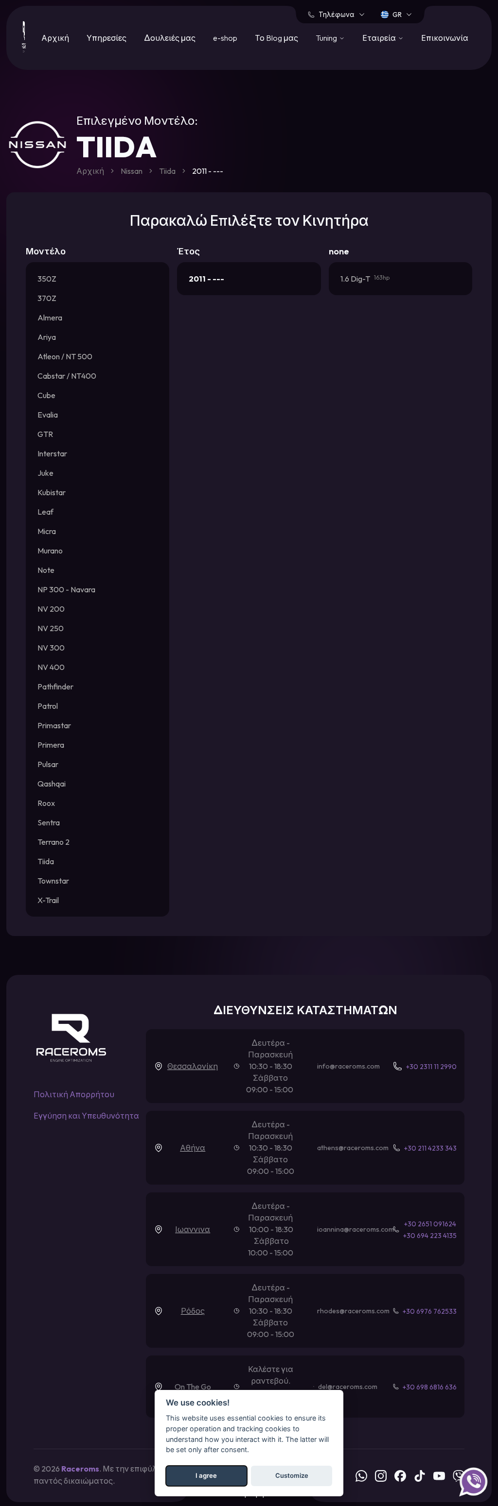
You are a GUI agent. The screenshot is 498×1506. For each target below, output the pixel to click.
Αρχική (55, 38)
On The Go (193, 1386)
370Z (46, 298)
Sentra (48, 822)
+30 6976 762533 (430, 1311)
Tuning (326, 38)
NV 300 (51, 648)
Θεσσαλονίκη (192, 1066)
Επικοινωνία (444, 38)
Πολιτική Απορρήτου (74, 1094)
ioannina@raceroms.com (355, 1229)
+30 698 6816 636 (430, 1387)
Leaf (45, 512)
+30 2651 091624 (430, 1224)
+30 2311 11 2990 (431, 1066)
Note (45, 570)
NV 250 (50, 628)
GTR (45, 434)
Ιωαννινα (192, 1229)
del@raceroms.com (347, 1386)
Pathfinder (55, 686)
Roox (46, 803)
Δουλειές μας (170, 38)
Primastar (54, 725)
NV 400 (51, 667)
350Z (46, 279)
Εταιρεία (379, 38)
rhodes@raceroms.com (353, 1310)
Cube (46, 395)
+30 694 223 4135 (430, 1235)
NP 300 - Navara (66, 589)
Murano (50, 550)
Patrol (47, 706)
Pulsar (47, 764)
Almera (49, 317)
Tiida (167, 171)
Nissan (131, 171)
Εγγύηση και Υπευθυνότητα (86, 1116)
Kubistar (51, 492)
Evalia (47, 414)
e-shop (225, 38)
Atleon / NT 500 (64, 356)
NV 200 (51, 609)
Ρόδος (193, 1311)
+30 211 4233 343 (430, 1148)
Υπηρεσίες (106, 38)
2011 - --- (206, 279)
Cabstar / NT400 (66, 376)
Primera (50, 745)
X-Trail (48, 900)
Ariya (46, 337)
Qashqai (51, 783)
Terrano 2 (53, 842)
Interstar (52, 453)
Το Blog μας (276, 38)
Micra (46, 531)
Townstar (53, 881)
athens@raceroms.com (353, 1147)
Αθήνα (192, 1148)
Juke (45, 473)
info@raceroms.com (348, 1066)
